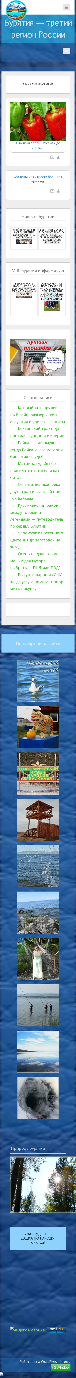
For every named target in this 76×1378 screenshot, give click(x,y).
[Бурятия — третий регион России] (16, 10)
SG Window (60, 1367)
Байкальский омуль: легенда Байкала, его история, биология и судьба (37, 449)
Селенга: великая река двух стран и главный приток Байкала (36, 491)
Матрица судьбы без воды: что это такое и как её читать (37, 470)
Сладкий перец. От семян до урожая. (38, 145)
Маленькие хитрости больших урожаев (38, 179)
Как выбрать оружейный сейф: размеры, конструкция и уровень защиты (37, 414)
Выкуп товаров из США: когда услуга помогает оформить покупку (37, 581)
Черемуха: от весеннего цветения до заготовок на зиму (36, 539)
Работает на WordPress (39, 1361)
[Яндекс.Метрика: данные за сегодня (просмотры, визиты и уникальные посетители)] (15, 1375)
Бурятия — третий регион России (38, 28)
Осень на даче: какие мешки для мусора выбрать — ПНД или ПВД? (35, 560)
